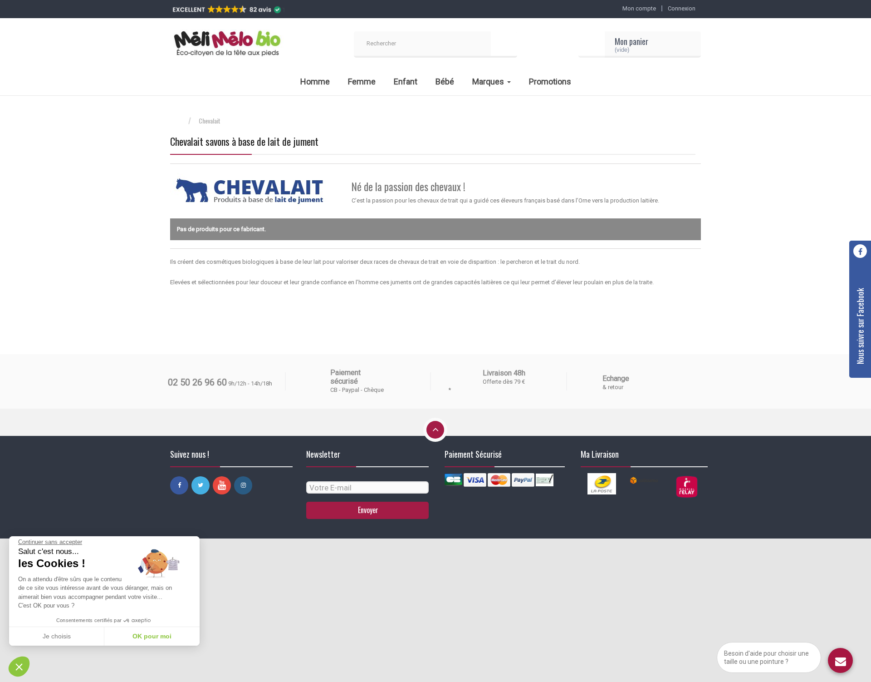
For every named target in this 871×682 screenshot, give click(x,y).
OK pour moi (151, 636)
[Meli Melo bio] (227, 44)
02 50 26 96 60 (197, 382)
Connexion (681, 8)
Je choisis (57, 636)
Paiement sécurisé (345, 376)
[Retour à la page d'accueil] (179, 121)
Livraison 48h (504, 373)
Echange (615, 378)
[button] (19, 666)
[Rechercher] (504, 44)
